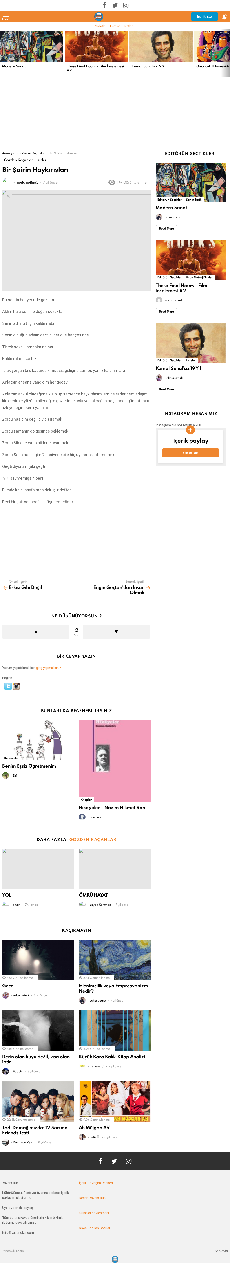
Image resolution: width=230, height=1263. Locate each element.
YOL (6, 895)
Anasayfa (221, 1250)
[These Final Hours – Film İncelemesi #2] (96, 46)
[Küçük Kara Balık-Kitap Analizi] (115, 1030)
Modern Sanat (14, 66)
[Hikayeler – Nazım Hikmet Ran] (115, 761)
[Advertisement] (115, 117)
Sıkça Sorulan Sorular (94, 1228)
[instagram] (125, 5)
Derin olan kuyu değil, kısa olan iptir (36, 1059)
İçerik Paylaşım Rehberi (96, 1183)
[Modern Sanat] (31, 46)
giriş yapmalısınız (48, 668)
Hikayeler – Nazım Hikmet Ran (112, 807)
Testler (128, 26)
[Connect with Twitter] (8, 689)
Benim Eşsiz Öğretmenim (29, 766)
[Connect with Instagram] (16, 689)
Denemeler (11, 758)
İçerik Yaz (204, 16)
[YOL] (38, 869)
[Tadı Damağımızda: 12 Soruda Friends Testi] (38, 1101)
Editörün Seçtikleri (169, 200)
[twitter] (115, 5)
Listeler (115, 26)
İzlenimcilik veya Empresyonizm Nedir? (113, 988)
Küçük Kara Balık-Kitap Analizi (112, 1056)
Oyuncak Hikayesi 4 (212, 66)
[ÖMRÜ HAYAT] (115, 869)
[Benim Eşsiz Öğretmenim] (38, 740)
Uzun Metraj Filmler (199, 277)
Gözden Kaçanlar (92, 839)
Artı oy (35, 632)
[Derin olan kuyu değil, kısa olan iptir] (38, 1030)
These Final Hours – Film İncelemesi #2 (95, 68)
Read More (166, 228)
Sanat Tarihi (194, 200)
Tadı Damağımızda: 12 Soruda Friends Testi (35, 1130)
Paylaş (8, 196)
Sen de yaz (190, 453)
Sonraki (228, 53)
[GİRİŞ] (224, 16)
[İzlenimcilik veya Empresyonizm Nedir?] (115, 960)
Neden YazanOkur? (93, 1198)
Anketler (100, 26)
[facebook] (104, 5)
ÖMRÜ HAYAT (93, 895)
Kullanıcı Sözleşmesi (94, 1213)
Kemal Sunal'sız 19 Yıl (149, 66)
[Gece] (38, 960)
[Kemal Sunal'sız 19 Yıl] (161, 46)
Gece (7, 985)
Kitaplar (86, 799)
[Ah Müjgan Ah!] (115, 1101)
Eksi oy (116, 632)
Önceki (2, 53)
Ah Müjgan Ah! (95, 1127)
